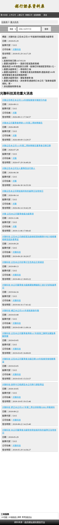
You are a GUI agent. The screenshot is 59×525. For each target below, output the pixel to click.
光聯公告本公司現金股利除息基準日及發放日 (22, 191)
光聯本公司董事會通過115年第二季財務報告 (22, 123)
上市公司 (12, 15)
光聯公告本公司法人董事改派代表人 (18, 168)
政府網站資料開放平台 (34, 522)
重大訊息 (4, 15)
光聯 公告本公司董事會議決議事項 (18, 214)
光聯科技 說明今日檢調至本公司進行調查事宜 (23, 384)
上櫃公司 (20, 15)
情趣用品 (28, 517)
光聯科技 (16, 49)
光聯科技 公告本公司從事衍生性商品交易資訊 (23, 262)
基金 (45, 15)
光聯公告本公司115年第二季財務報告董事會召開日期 (26, 146)
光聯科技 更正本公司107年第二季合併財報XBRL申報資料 (28, 407)
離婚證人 (14, 517)
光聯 (14, 113)
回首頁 (5, 22)
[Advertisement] (29, 482)
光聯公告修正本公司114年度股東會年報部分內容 (24, 100)
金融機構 (37, 15)
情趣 (5, 517)
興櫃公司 (28, 15)
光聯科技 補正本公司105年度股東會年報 (20, 310)
